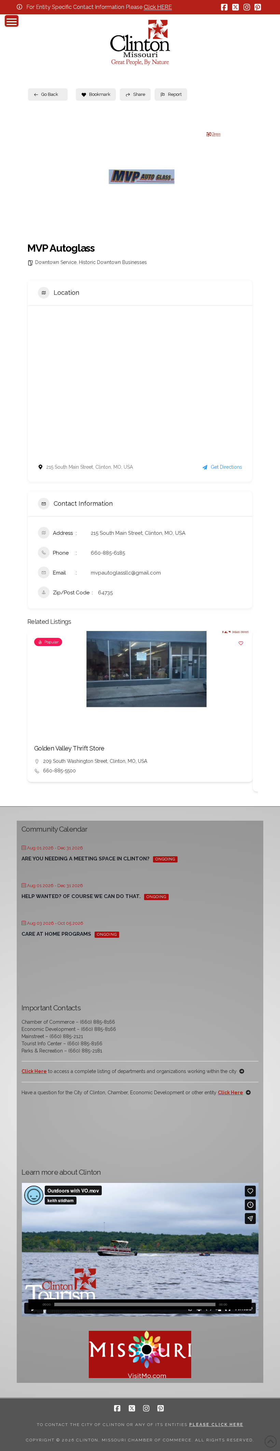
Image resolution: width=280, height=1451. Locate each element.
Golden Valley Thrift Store (69, 748)
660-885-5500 (59, 770)
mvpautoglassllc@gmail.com (126, 573)
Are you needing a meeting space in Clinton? (86, 859)
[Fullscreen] (246, 1304)
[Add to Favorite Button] (241, 643)
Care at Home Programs (56, 934)
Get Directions (226, 467)
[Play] (33, 1304)
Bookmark (99, 94)
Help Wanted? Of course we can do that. (81, 896)
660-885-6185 (108, 553)
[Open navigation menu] (11, 21)
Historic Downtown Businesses (113, 262)
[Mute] (236, 1304)
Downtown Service (55, 262)
